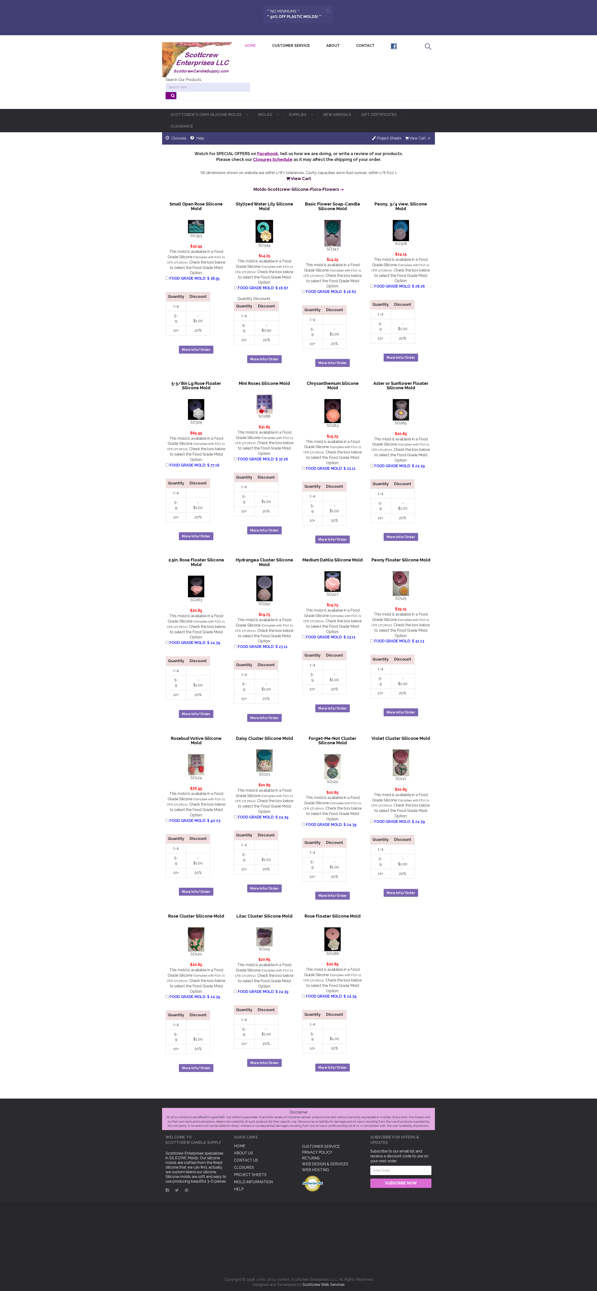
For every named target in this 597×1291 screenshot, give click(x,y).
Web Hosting (315, 1170)
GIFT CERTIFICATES (379, 114)
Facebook (267, 153)
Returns (311, 1158)
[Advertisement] (298, 1237)
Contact (365, 45)
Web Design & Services (325, 1164)
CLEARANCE (181, 126)
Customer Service (291, 45)
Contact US (246, 1160)
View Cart (417, 138)
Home (252, 45)
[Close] (328, 10)
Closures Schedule (272, 159)
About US (243, 1153)
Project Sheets (389, 138)
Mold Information (253, 1182)
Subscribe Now (401, 1183)
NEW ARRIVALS (337, 114)
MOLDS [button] (265, 114)
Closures (244, 1167)
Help (239, 1189)
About (333, 45)
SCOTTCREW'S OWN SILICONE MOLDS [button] (206, 114)
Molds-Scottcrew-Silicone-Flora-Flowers (296, 189)
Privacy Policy (317, 1152)
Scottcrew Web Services (323, 1284)
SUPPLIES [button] (298, 114)
